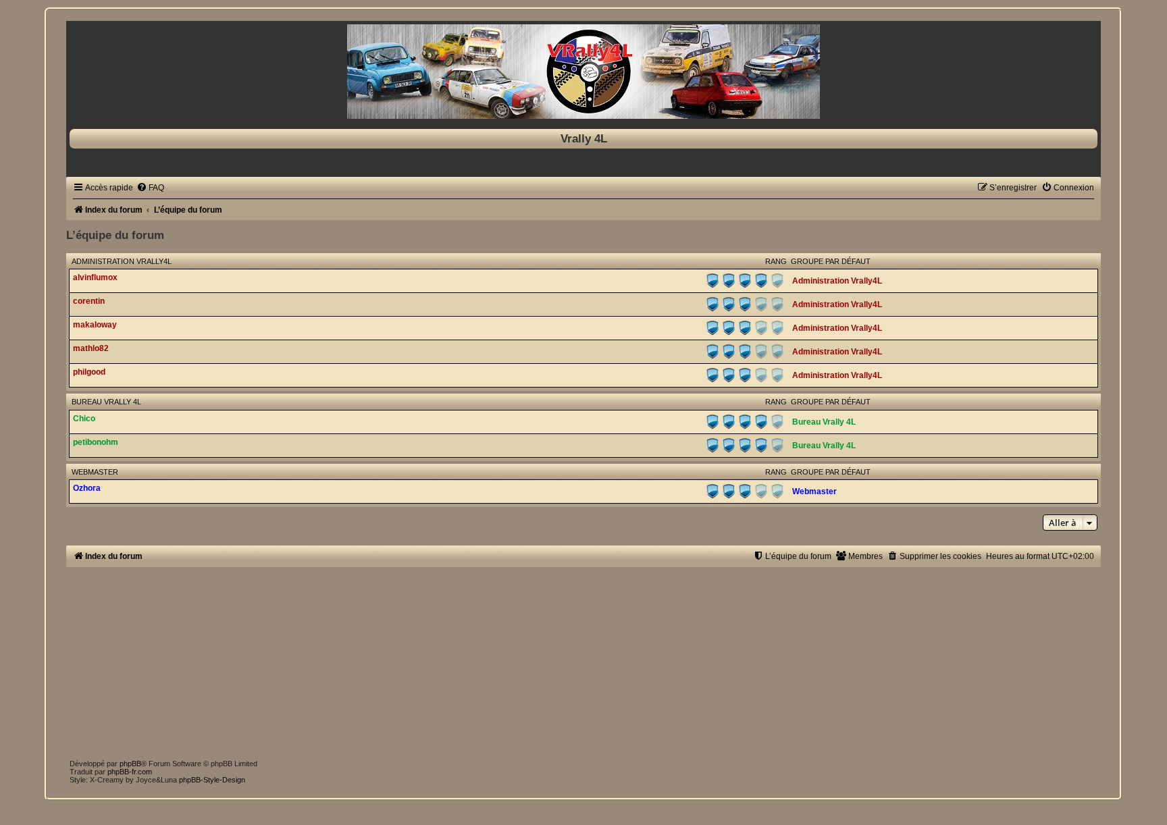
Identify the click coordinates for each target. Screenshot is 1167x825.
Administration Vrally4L (122, 261)
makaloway (95, 324)
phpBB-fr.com (129, 772)
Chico (84, 418)
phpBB (130, 764)
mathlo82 (91, 348)
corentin (89, 301)
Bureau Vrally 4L (106, 402)
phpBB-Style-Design (212, 780)
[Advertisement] (471, 661)
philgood (89, 372)
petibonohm (95, 442)
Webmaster (95, 472)
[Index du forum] (583, 71)
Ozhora (87, 488)
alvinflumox (95, 277)
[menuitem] (150, 187)
